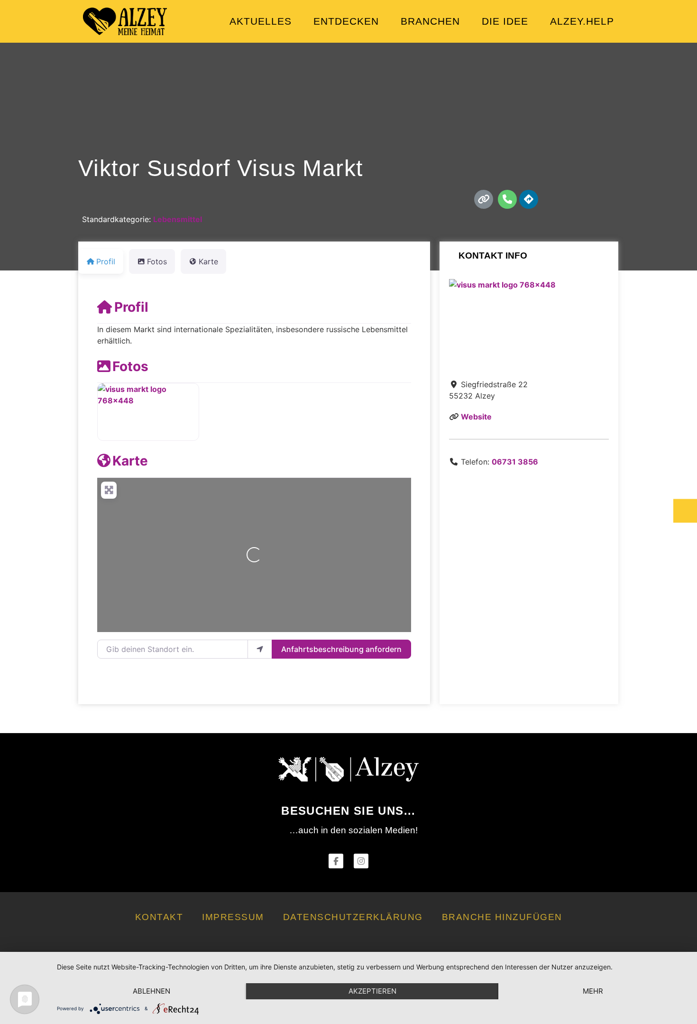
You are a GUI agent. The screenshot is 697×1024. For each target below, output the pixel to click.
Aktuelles (260, 21)
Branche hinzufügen (502, 917)
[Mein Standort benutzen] (260, 649)
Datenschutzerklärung (353, 917)
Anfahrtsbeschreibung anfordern (341, 649)
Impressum (233, 917)
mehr (593, 991)
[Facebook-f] (336, 861)
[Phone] (507, 199)
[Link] (483, 199)
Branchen (430, 21)
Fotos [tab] (157, 261)
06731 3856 (515, 461)
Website (476, 416)
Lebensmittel (177, 219)
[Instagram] (361, 861)
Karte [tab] (208, 261)
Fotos (130, 366)
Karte (130, 461)
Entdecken (346, 21)
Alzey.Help (582, 21)
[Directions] (528, 199)
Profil (131, 307)
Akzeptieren (372, 991)
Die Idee (505, 21)
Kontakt (159, 917)
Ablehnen (151, 991)
